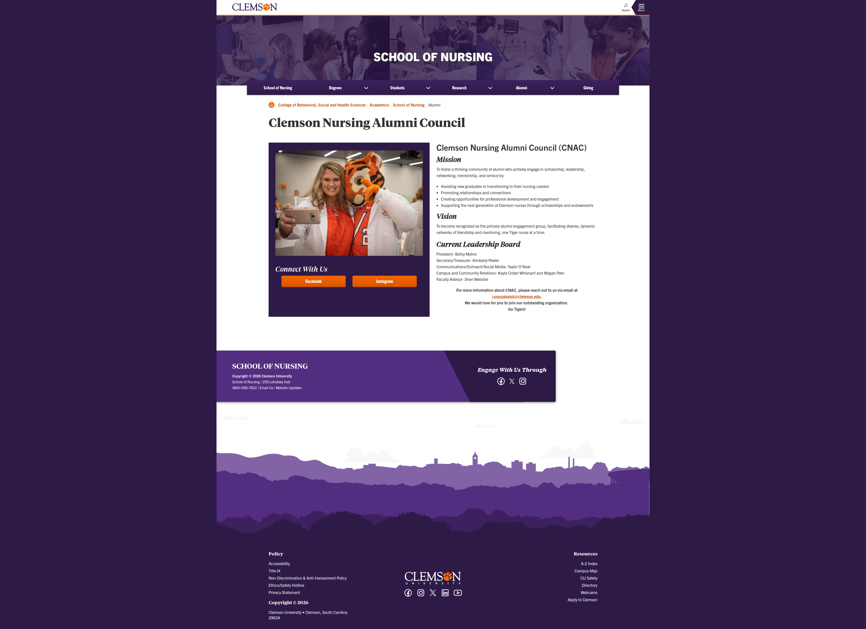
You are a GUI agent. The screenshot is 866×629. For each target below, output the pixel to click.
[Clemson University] (254, 11)
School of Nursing (278, 87)
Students (397, 87)
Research (459, 87)
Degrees (335, 87)
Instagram (384, 281)
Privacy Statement (284, 592)
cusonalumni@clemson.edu (516, 296)
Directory (589, 585)
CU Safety (588, 577)
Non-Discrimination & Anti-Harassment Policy (308, 577)
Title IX (274, 570)
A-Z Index (589, 563)
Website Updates (289, 387)
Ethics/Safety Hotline (286, 585)
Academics (379, 104)
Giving (588, 87)
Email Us (266, 387)
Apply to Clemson (582, 599)
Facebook (313, 281)
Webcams (589, 592)
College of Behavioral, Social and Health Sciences (322, 104)
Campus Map (586, 570)
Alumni (521, 87)
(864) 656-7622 (244, 387)
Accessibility (279, 563)
